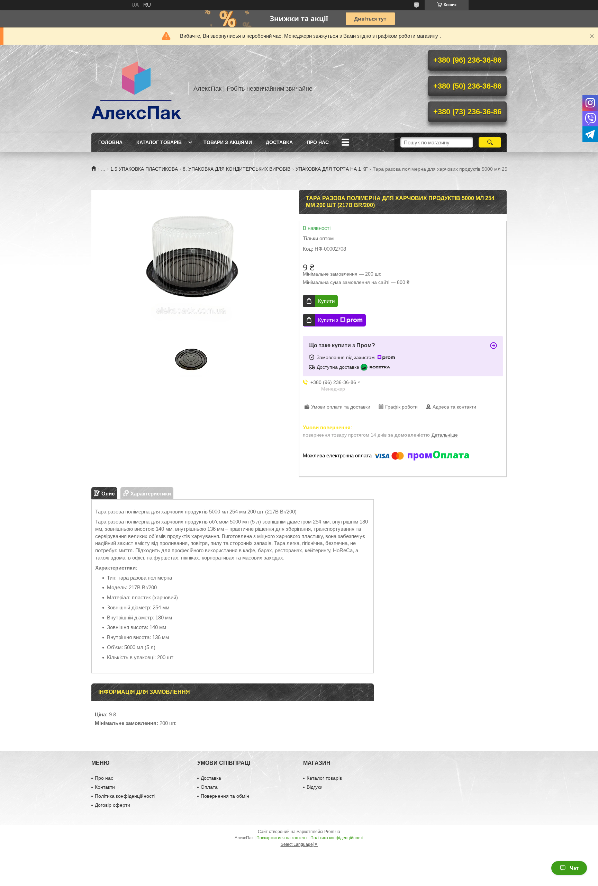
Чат (574, 868)
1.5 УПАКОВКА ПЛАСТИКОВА (144, 169)
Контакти (105, 787)
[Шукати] (490, 142)
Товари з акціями (227, 142)
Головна (110, 142)
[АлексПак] (136, 88)
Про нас (318, 142)
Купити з (328, 320)
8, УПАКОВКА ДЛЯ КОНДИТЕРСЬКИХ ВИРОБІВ (236, 169)
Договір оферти (112, 805)
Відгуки (315, 787)
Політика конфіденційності (125, 796)
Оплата (209, 787)
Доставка (279, 142)
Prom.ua (332, 831)
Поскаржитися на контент (281, 837)
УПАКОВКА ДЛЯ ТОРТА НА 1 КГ (332, 169)
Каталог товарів (159, 142)
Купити (326, 301)
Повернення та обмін (225, 796)
